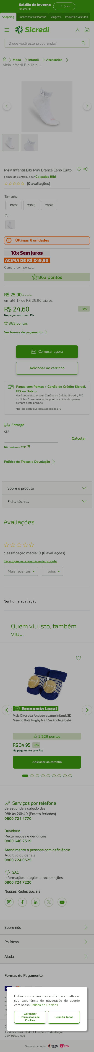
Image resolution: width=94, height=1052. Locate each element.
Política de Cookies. (45, 1005)
